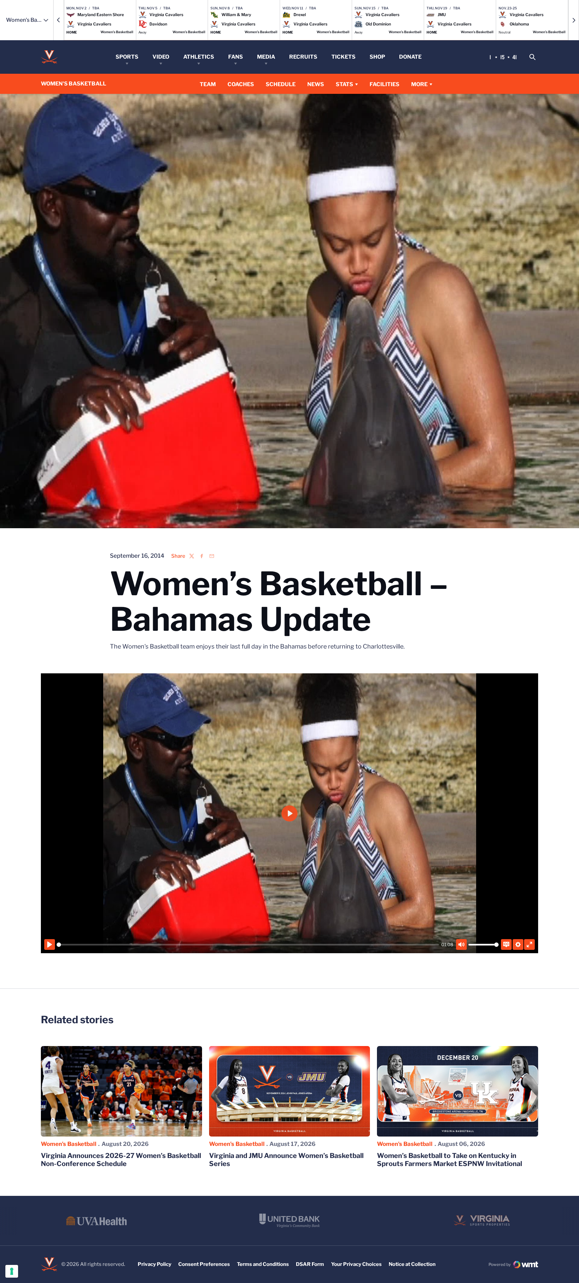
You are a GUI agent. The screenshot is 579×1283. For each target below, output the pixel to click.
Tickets (343, 57)
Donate (410, 57)
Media (266, 57)
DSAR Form (310, 1264)
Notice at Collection (412, 1264)
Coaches (241, 84)
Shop (377, 57)
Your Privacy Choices (356, 1264)
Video (160, 57)
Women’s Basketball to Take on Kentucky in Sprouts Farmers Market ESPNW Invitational (449, 1160)
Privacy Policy (154, 1264)
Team (208, 84)
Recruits (303, 57)
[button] (58, 20)
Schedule (281, 84)
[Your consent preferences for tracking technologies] (11, 1271)
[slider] (248, 944)
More (419, 84)
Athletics (198, 57)
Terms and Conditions (263, 1264)
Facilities (384, 84)
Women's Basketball (68, 1144)
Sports (127, 57)
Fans (235, 57)
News (315, 84)
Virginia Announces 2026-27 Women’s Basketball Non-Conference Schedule (121, 1160)
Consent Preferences (204, 1264)
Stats (344, 84)
